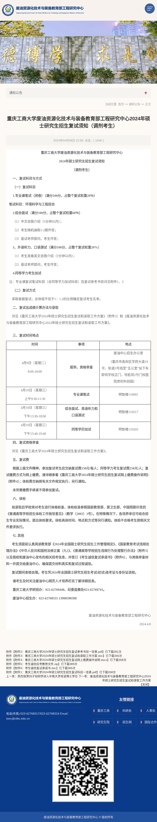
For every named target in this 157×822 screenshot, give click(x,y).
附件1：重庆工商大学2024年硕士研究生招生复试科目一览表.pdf (55, 672)
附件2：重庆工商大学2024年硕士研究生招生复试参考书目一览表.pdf (58, 651)
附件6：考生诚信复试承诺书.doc (35, 668)
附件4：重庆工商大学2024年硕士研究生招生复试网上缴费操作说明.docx (61, 659)
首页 (121, 104)
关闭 (145, 684)
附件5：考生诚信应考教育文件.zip (36, 664)
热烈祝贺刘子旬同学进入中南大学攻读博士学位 (48, 676)
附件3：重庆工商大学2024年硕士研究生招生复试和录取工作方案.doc (59, 655)
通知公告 (134, 104)
